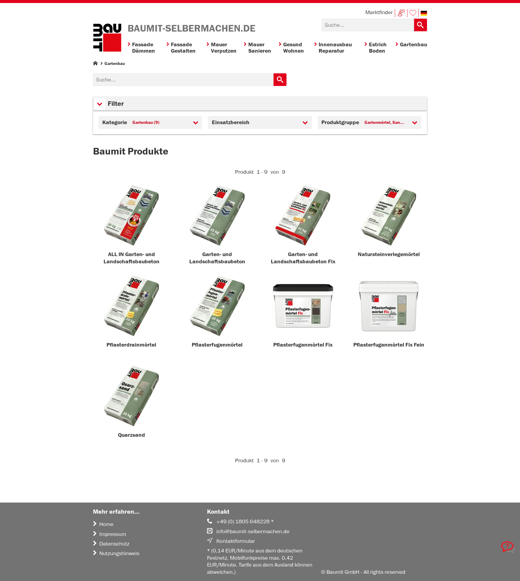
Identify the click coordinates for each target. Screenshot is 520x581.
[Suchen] (420, 25)
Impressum (112, 534)
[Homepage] (95, 64)
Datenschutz (114, 543)
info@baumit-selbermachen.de (252, 531)
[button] (424, 13)
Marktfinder (379, 12)
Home (106, 524)
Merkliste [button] (413, 13)
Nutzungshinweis (119, 553)
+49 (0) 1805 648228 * (245, 521)
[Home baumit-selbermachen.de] (107, 38)
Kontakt (401, 13)
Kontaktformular (235, 541)
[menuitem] (147, 47)
